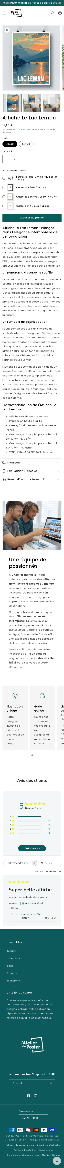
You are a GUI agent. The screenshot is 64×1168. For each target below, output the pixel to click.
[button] (4, 13)
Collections (14, 958)
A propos (12, 973)
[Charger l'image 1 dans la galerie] (12, 103)
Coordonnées (46, 1150)
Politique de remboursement (44, 1140)
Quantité (7, 151)
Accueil (11, 951)
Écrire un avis (32, 848)
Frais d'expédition (26, 130)
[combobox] (47, 871)
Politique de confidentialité (20, 1145)
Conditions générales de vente (23, 1155)
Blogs (10, 965)
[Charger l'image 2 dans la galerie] (32, 103)
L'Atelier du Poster (23, 1136)
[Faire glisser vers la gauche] (24, 755)
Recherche (13, 980)
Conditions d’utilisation (49, 1145)
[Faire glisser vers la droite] (39, 755)
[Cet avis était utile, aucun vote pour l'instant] (46, 918)
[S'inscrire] (51, 1083)
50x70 (26, 144)
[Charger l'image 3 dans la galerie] (52, 103)
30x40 (10, 144)
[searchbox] (17, 863)
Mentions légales (51, 1155)
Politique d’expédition (25, 1150)
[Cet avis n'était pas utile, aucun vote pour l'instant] (52, 918)
